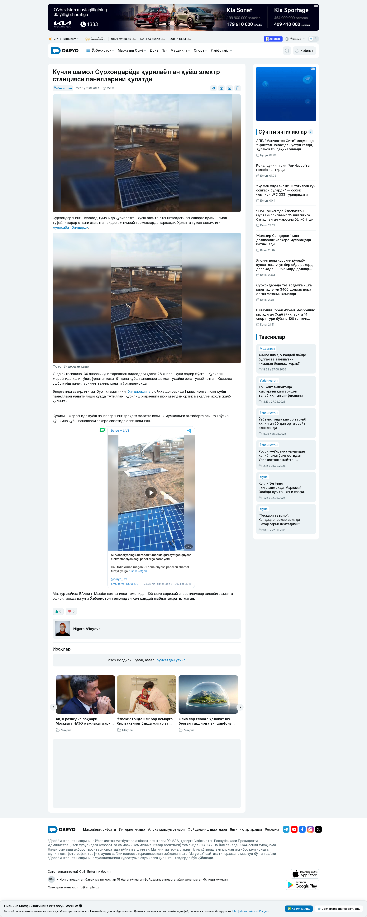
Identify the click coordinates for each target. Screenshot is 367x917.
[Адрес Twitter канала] (318, 829)
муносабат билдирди (70, 227)
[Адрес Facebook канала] (302, 829)
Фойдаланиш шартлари (207, 829)
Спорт (199, 50)
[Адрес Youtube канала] (294, 829)
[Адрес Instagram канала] (310, 829)
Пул (164, 50)
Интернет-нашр (132, 829)
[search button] (287, 50)
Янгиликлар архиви (246, 829)
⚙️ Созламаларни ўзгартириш (338, 908)
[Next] (240, 707)
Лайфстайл (220, 50)
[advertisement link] (273, 39)
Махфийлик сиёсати (99, 829)
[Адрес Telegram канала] (286, 829)
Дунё (154, 50)
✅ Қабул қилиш (299, 908)
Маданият (179, 50)
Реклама (272, 829)
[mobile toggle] (88, 50)
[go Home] (61, 829)
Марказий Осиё (130, 50)
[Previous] (53, 707)
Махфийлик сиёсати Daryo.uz (251, 911)
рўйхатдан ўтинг (171, 660)
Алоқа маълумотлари (166, 829)
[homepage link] (65, 50)
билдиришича (139, 391)
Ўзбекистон (101, 50)
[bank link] (95, 39)
